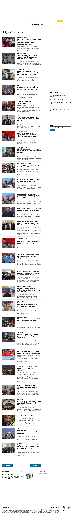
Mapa (33, 518)
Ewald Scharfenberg (21, 308)
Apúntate (52, 129)
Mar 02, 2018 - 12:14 (32, 139)
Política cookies (20, 518)
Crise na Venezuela (21, 220)
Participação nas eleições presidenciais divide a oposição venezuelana (28, 196)
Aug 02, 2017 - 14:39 (34, 308)
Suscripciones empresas (47, 518)
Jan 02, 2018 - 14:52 (24, 278)
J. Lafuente (25, 277)
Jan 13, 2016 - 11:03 (34, 450)
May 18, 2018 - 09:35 (33, 105)
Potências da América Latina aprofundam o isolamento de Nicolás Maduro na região (28, 223)
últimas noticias (54, 92)
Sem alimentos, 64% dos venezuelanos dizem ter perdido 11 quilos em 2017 (29, 165)
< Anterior (7, 465)
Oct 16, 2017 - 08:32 (31, 294)
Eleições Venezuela (12, 32)
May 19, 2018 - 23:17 (33, 77)
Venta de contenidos (9, 518)
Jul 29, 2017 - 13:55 (31, 372)
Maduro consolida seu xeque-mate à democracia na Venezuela (29, 352)
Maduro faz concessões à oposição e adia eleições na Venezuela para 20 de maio (27, 135)
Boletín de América (7, 474)
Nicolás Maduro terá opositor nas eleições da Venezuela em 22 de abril (29, 150)
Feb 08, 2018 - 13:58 (32, 245)
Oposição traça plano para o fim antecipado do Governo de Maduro (29, 403)
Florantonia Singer (21, 105)
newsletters (53, 125)
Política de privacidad (28, 518)
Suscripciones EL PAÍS (39, 518)
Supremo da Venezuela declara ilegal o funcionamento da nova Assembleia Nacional (28, 446)
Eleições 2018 (20, 269)
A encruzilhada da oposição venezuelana (27, 102)
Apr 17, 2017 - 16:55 (33, 391)
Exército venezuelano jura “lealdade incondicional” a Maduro (27, 387)
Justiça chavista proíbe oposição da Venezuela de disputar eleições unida (29, 256)
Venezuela (19, 349)
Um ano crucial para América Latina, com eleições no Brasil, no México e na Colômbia (28, 273)
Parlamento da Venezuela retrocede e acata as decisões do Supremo (29, 432)
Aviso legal (15, 518)
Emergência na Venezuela (29, 416)
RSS (53, 518)
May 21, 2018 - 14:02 (32, 46)
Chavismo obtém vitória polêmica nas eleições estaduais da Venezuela (28, 290)
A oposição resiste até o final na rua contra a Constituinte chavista (28, 368)
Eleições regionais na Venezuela (24, 286)
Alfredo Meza (20, 294)
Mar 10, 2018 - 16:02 (32, 123)
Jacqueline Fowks (29, 227)
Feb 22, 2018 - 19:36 (33, 169)
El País (18, 340)
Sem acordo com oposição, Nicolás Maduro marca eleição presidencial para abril (28, 241)
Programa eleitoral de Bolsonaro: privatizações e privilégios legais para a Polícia (59, 109)
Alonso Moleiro (20, 46)
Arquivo (28, 471)
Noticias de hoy (4, 519)
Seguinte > (35, 465)
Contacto (3, 518)
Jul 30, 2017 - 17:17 (32, 340)
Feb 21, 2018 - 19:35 (31, 185)
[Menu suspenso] (3, 25)
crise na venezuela (21, 399)
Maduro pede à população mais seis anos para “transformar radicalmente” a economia (28, 87)
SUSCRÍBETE (60, 21)
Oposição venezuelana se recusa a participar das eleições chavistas (29, 181)
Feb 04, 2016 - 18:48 (31, 407)
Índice (56, 518)
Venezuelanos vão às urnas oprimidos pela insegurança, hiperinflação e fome (27, 57)
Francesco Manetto (21, 61)
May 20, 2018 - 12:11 (33, 61)
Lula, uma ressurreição (58, 99)
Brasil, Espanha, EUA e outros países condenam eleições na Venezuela (28, 336)
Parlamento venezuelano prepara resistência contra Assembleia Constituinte (27, 304)
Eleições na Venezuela (22, 53)
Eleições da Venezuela (22, 37)
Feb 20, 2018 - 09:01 (32, 200)
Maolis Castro (20, 91)
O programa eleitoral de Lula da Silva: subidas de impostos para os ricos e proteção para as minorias (60, 104)
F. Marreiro (19, 277)
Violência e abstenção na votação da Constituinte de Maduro (29, 319)
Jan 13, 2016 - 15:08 (31, 436)
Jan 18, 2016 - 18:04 (31, 418)
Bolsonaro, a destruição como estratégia (58, 96)
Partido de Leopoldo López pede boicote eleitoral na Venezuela (29, 209)
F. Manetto (30, 277)
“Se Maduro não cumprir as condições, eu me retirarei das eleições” (28, 119)
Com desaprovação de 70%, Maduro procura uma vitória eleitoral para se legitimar (28, 73)
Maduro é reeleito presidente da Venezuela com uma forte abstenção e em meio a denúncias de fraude (29, 42)
